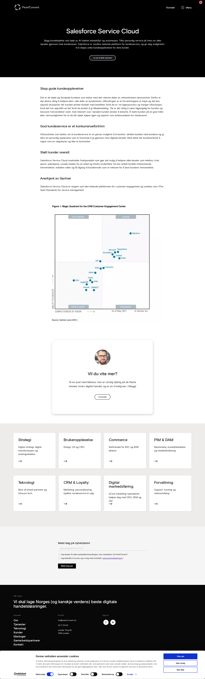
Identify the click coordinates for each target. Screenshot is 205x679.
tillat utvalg (180, 663)
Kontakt (170, 7)
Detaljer (130, 674)
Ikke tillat (180, 670)
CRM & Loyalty (76, 482)
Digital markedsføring (121, 484)
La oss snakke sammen (102, 58)
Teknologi (26, 482)
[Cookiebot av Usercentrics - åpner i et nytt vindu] (20, 674)
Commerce (118, 439)
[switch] (73, 674)
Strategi (25, 439)
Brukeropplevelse (78, 439)
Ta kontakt (102, 397)
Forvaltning (163, 482)
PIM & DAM (163, 439)
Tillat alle (180, 656)
